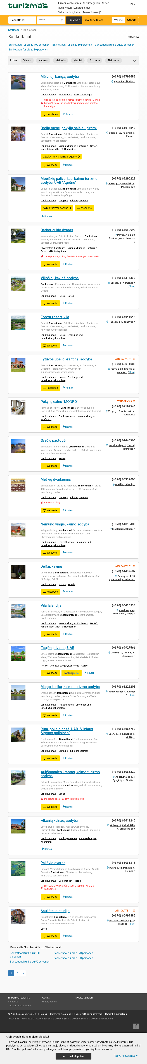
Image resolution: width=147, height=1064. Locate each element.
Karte (133, 20)
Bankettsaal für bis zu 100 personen (29, 44)
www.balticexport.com (102, 1018)
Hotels (62, 296)
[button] (135, 61)
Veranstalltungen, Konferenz (73, 146)
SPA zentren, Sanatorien (53, 248)
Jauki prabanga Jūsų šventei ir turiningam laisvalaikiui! (72, 256)
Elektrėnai (113, 60)
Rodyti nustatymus (124, 1055)
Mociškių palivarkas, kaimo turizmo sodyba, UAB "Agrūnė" (69, 180)
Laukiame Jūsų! (52, 502)
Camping (63, 200)
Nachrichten (65, 7)
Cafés (71, 296)
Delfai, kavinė (51, 566)
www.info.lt (14, 1018)
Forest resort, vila (55, 317)
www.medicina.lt (80, 1018)
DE (132, 4)
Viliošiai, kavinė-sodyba (60, 278)
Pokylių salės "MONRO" (59, 401)
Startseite (13, 1001)
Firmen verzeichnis (69, 3)
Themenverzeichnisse (19, 1005)
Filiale (131, 286)
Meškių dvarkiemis (56, 479)
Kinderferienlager (83, 94)
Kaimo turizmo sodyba (55, 208)
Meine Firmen (92, 12)
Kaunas (43, 60)
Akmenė (95, 60)
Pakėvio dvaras (53, 863)
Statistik (109, 1014)
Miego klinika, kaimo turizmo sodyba (70, 687)
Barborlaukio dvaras (57, 230)
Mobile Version (84, 998)
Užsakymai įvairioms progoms (60, 156)
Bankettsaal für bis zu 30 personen (28, 49)
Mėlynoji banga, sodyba (60, 76)
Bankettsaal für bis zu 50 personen (72, 44)
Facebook (52, 114)
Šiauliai (78, 60)
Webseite (52, 165)
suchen (75, 20)
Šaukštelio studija (55, 911)
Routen (69, 114)
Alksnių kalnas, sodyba (59, 820)
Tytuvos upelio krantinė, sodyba (66, 359)
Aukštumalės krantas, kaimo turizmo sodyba (70, 774)
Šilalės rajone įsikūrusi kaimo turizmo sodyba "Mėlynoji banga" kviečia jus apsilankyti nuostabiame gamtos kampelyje (72, 103)
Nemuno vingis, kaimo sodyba (65, 524)
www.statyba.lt (62, 1018)
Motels (62, 584)
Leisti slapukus (75, 1056)
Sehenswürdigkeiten (69, 12)
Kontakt (44, 1014)
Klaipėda (61, 60)
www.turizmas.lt (44, 1018)
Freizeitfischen (66, 542)
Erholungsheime (67, 416)
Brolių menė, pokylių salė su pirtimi (69, 128)
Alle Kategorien (91, 3)
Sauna (62, 793)
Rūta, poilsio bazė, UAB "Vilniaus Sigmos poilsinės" (67, 731)
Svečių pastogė (53, 440)
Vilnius (27, 60)
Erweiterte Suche (93, 20)
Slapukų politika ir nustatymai (88, 1014)
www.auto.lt (28, 1018)
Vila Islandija (51, 605)
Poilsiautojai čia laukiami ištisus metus (64, 799)
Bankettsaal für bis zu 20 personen (114, 44)
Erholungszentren (79, 200)
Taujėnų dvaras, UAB (57, 648)
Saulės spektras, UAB (26, 1014)
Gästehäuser (65, 94)
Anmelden (121, 1014)
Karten (105, 3)
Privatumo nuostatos (60, 1014)
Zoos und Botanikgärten (53, 251)
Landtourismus (82, 7)
